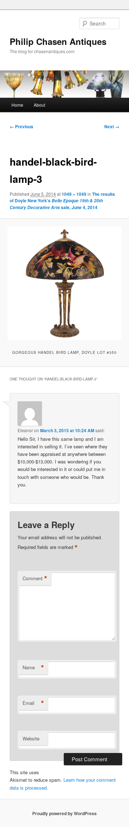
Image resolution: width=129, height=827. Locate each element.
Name (33, 667)
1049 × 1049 (74, 194)
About (39, 105)
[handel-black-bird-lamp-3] (64, 283)
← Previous (21, 126)
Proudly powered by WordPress (64, 813)
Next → (111, 126)
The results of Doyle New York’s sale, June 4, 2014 (62, 201)
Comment (35, 578)
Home (17, 105)
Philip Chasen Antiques (58, 41)
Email (33, 703)
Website (31, 738)
